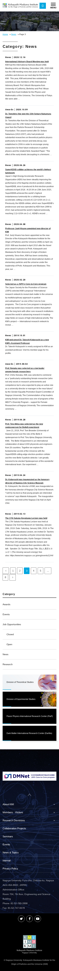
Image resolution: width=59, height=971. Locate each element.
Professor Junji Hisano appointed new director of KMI (28, 230)
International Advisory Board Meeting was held (27, 61)
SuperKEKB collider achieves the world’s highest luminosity (28, 171)
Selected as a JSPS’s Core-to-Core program (25, 284)
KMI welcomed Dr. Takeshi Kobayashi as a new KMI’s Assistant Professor (27, 341)
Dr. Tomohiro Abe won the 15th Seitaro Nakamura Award (28, 115)
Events (6, 614)
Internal (6, 860)
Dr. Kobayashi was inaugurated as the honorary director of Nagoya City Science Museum (27, 481)
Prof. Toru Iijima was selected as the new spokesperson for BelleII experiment (24, 425)
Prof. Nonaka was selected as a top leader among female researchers (24, 370)
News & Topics (11, 852)
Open (9, 644)
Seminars (8, 836)
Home (5, 34)
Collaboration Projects (14, 828)
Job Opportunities (12, 624)
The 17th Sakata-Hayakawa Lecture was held (26, 518)
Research (8, 664)
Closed (10, 634)
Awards (6, 604)
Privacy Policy (10, 868)
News (13, 34)
